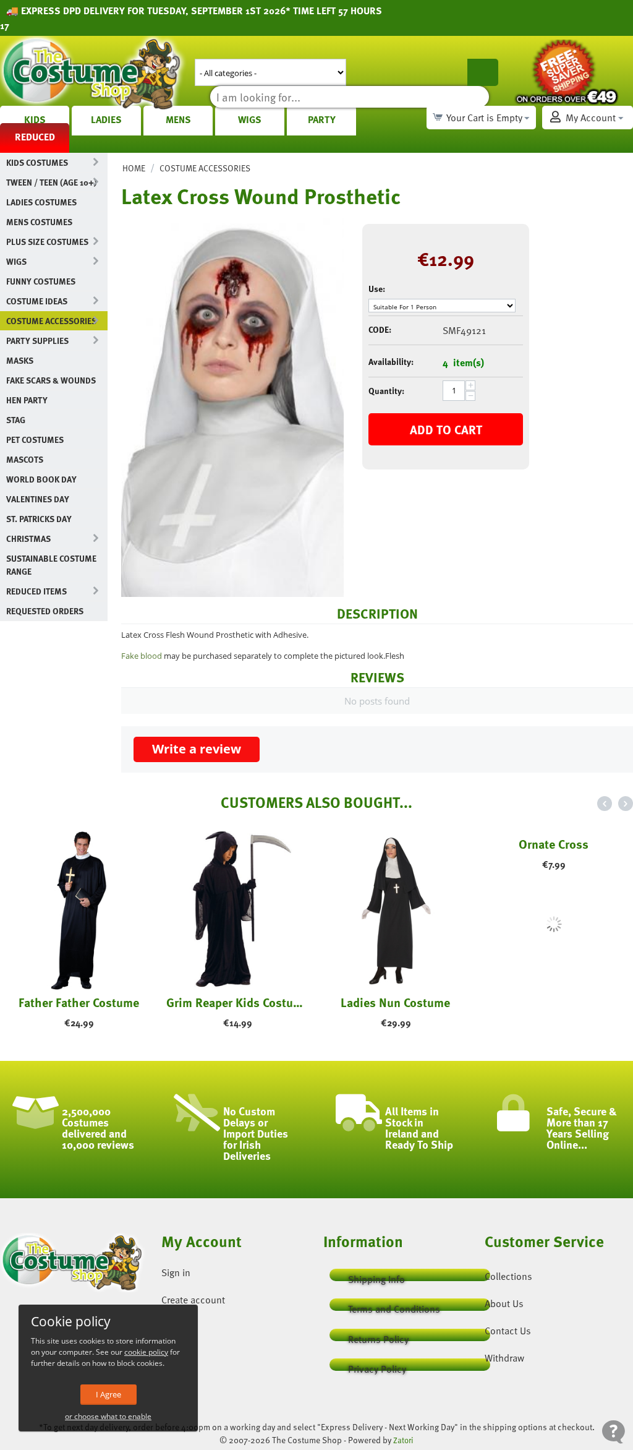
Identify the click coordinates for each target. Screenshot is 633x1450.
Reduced (35, 136)
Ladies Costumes (41, 201)
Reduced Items (36, 591)
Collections (508, 1276)
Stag (15, 419)
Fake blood (141, 655)
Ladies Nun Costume (395, 1002)
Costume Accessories (51, 320)
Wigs (249, 119)
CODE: (379, 329)
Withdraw (504, 1357)
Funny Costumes (40, 281)
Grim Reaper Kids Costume (237, 1002)
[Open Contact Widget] (613, 1432)
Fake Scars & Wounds (51, 380)
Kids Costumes (37, 162)
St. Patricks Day (39, 518)
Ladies (106, 119)
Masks (19, 360)
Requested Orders (44, 610)
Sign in (175, 1272)
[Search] (482, 72)
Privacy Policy (377, 1366)
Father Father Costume (79, 1002)
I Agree (108, 1394)
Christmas (28, 538)
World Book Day (41, 479)
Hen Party (27, 399)
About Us (504, 1303)
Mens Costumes (39, 221)
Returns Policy (378, 1336)
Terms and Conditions (394, 1306)
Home (133, 167)
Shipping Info (376, 1276)
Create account (193, 1299)
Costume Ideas (36, 300)
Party (322, 119)
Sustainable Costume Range (51, 565)
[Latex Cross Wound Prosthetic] (232, 407)
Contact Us (508, 1330)
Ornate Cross (553, 1002)
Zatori (403, 1440)
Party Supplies (37, 340)
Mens (178, 119)
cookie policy (146, 1352)
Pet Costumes (35, 439)
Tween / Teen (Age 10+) (51, 182)
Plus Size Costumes (47, 241)
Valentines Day (37, 498)
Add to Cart (446, 429)
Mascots (24, 459)
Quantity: (386, 390)
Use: (376, 288)
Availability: (391, 361)
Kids (35, 119)
